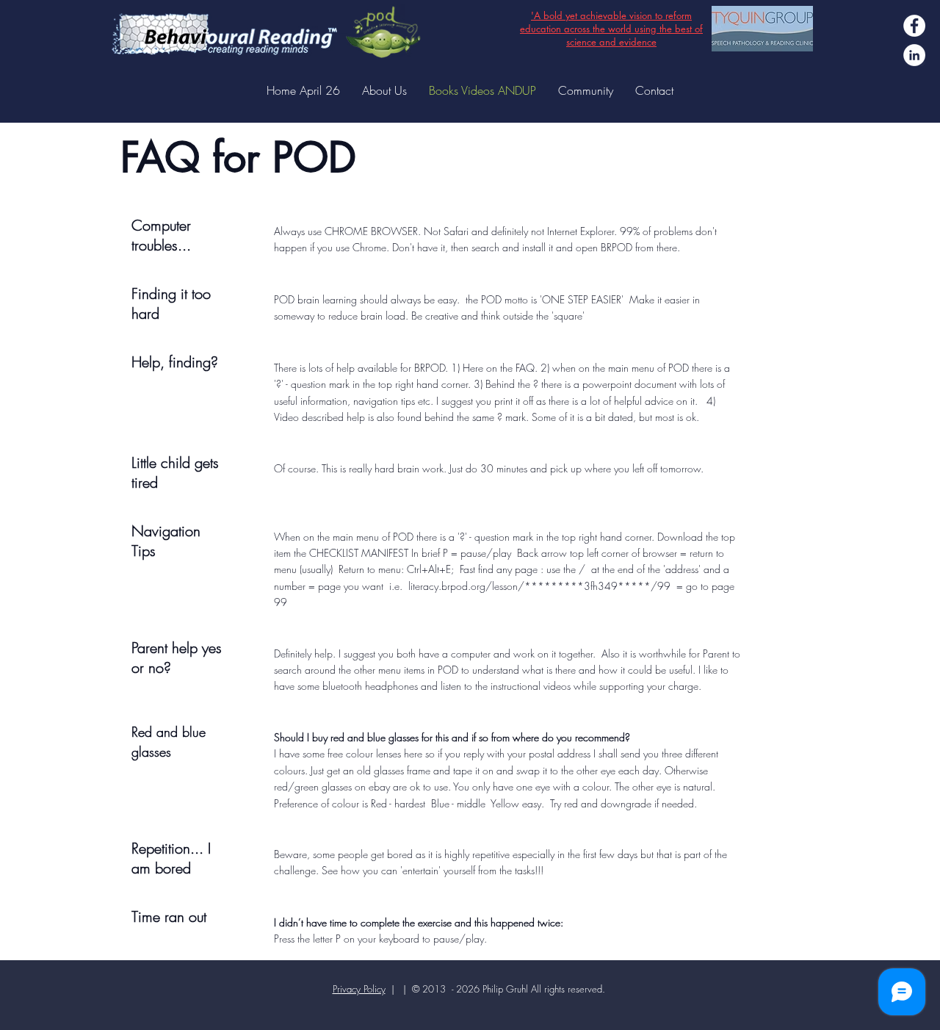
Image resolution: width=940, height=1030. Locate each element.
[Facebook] (914, 26)
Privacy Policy (359, 988)
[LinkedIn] (914, 55)
